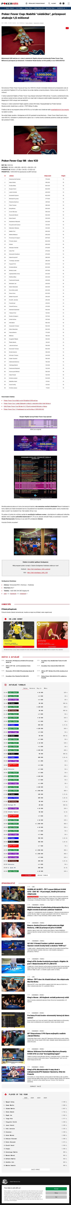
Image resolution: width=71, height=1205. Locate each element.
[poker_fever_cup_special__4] (35, 74)
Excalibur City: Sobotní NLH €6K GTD (52, 666)
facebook (13, 594)
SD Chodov (11, 703)
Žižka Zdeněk (10, 1112)
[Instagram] (63, 3)
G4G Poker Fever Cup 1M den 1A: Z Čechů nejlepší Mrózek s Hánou (25, 406)
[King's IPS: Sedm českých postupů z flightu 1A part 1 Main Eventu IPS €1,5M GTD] (13, 966)
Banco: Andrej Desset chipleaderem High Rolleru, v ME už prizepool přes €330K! (45, 926)
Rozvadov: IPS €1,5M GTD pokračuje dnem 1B (20, 671)
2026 (25, 1098)
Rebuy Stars (28, 8)
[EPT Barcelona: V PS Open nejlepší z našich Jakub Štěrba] (13, 1038)
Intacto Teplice (13, 811)
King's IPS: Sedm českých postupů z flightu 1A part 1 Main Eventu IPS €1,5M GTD (47, 962)
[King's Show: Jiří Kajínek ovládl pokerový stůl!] (13, 1002)
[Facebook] (60, 3)
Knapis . (8, 1149)
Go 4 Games (19, 8)
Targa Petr (9, 1118)
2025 (32, 1098)
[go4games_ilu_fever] (35, 140)
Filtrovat (28, 875)
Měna (45, 688)
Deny (56, 1193)
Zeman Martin (10, 1105)
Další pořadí (35, 1169)
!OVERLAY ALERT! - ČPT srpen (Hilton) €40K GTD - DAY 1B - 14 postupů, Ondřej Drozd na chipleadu (46, 891)
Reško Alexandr (10, 1142)
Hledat (53, 3)
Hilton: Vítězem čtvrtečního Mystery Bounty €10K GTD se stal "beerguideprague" (47, 1052)
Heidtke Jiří (10, 1162)
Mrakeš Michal (10, 1155)
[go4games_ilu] (35, 542)
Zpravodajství (35, 904)
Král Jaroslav (10, 1128)
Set (56, 1197)
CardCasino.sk (61, 8)
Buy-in (39, 688)
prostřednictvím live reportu (60, 110)
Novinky (42, 904)
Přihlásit (32, 3)
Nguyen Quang (10, 1102)
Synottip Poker (50, 8)
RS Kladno (11, 725)
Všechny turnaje (42, 875)
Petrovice (11, 769)
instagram (23, 594)
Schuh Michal (10, 1135)
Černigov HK (11, 804)
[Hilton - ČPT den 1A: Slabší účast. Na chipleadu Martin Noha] (13, 984)
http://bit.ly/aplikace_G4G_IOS (37, 573)
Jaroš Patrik (10, 1125)
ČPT (33, 886)
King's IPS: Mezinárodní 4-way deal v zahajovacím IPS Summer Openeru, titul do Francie (46, 1071)
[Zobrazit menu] (68, 3)
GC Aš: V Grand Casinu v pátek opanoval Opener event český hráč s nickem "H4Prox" (46, 944)
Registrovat (40, 3)
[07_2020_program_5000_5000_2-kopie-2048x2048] (35, 477)
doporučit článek (39, 23)
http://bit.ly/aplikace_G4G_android (38, 569)
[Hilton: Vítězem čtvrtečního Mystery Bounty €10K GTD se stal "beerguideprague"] (13, 1056)
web (5, 594)
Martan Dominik (10, 1165)
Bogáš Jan (9, 1115)
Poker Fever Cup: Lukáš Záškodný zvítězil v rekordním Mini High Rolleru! (27, 403)
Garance (32, 688)
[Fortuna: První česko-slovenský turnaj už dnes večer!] (13, 1020)
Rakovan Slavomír (11, 1139)
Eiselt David (10, 1145)
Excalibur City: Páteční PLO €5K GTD (17, 676)
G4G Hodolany (12, 710)
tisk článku (29, 23)
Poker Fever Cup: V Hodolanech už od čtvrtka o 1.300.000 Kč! (24, 409)
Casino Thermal (13, 798)
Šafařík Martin (10, 1159)
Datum (25, 688)
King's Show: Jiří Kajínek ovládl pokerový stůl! (48, 997)
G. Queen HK (11, 867)
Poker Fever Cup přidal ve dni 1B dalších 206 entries (21, 400)
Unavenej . (9, 1132)
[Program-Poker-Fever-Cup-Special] (35, 424)
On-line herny (15, 619)
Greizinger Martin (12, 1152)
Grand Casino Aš (38, 8)
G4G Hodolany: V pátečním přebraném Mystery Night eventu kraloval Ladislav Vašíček (48, 908)
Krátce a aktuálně (10, 657)
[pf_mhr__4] (35, 443)
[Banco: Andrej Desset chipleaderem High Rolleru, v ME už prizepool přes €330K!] (13, 930)
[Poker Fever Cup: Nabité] (36, 40)
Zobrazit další (35, 1086)
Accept (56, 1188)
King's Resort (10, 8)
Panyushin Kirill (11, 1122)
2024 (38, 1098)
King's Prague (12, 699)
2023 (45, 1098)
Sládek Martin (10, 1108)
